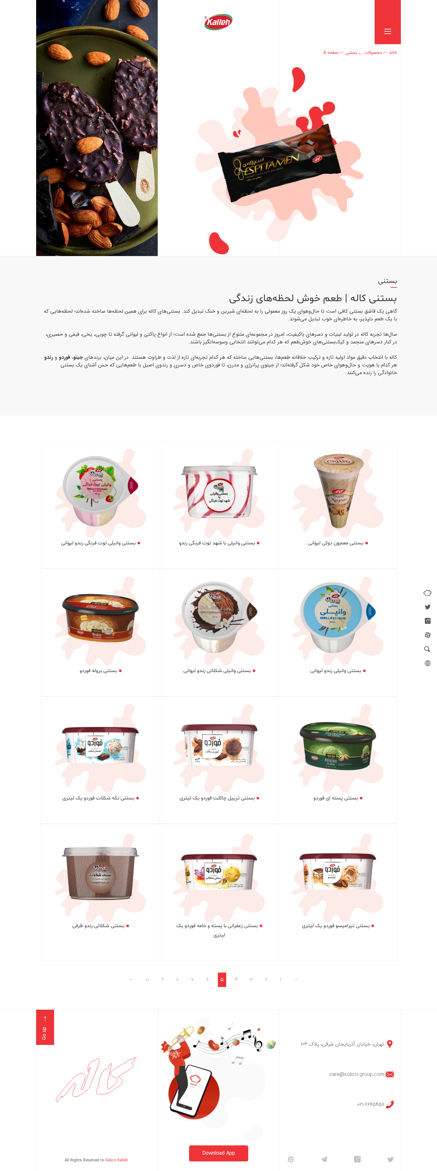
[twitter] (427, 606)
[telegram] (324, 1159)
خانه (393, 52)
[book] (427, 592)
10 (147, 980)
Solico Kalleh (116, 1160)
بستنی (351, 52)
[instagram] (427, 620)
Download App (218, 1153)
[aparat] (427, 635)
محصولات (373, 52)
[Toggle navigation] (388, 22)
